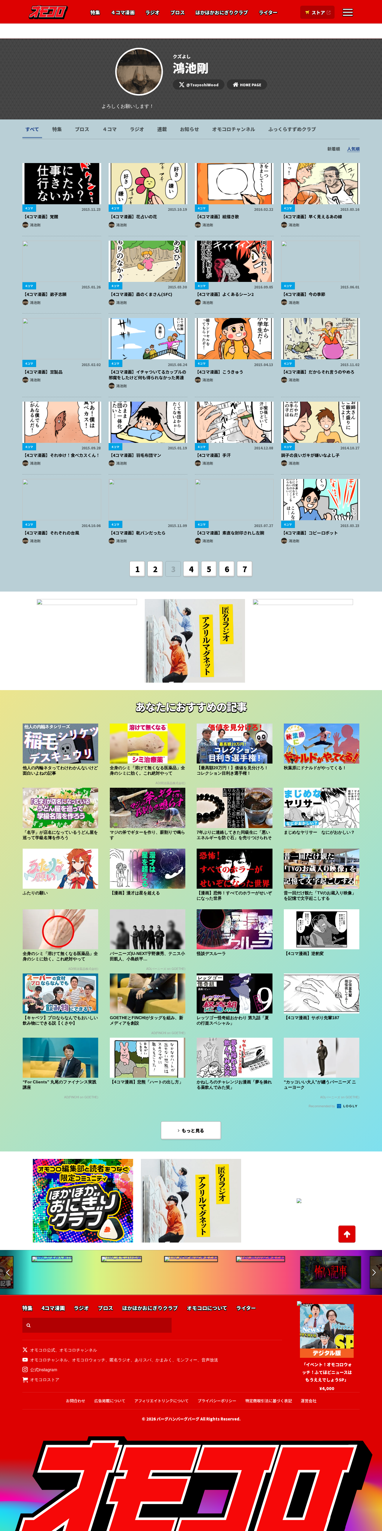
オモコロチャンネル (233, 129)
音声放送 (209, 1360)
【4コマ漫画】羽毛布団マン (135, 455)
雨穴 (211, 31)
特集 (95, 12)
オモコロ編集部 (112, 31)
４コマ (109, 129)
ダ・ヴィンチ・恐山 (178, 31)
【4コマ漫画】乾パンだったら (137, 533)
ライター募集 (271, 31)
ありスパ (143, 1360)
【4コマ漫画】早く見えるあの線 (311, 216)
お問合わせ (75, 1400)
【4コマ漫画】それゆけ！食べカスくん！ (61, 455)
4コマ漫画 (53, 1308)
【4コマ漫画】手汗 (213, 455)
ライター (268, 12)
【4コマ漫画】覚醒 (40, 216)
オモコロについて (207, 1308)
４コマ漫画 (123, 12)
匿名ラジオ (120, 1360)
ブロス (177, 12)
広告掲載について (109, 1400)
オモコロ (48, 12)
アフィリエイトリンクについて (161, 1400)
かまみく (163, 1360)
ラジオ (152, 12)
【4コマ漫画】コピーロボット (309, 533)
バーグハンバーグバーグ (178, 1419)
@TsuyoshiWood (202, 84)
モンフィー (186, 1360)
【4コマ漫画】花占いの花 (133, 216)
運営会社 (308, 1400)
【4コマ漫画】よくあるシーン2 (224, 294)
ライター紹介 (237, 31)
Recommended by (322, 1105)
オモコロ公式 (42, 1350)
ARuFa (143, 31)
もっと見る (193, 1130)
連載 (162, 129)
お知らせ (189, 129)
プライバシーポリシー (217, 1400)
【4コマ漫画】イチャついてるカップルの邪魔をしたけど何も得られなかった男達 (147, 375)
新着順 (333, 149)
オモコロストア (44, 1379)
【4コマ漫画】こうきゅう (219, 372)
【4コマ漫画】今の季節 (303, 294)
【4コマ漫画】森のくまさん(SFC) (140, 294)
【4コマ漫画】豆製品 (42, 372)
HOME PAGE (250, 84)
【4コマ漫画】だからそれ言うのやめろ (318, 372)
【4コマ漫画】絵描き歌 (217, 216)
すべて (32, 129)
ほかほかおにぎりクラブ (221, 12)
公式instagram (43, 1369)
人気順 (353, 149)
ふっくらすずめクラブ (292, 129)
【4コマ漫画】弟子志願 (44, 294)
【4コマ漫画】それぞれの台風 (50, 533)
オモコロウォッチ (88, 1360)
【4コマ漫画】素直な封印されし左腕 (229, 533)
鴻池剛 (35, 224)
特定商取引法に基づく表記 (268, 1400)
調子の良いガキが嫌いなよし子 (310, 455)
